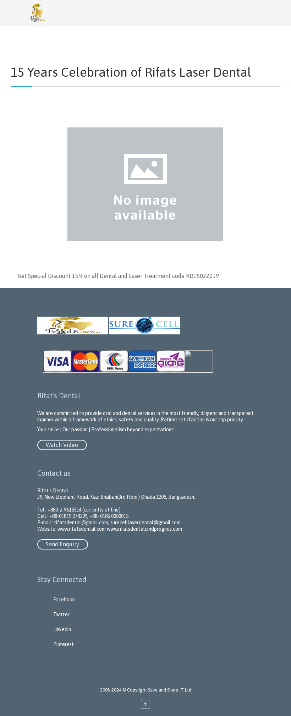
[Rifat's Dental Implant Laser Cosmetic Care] (156, 13)
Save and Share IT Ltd (169, 690)
